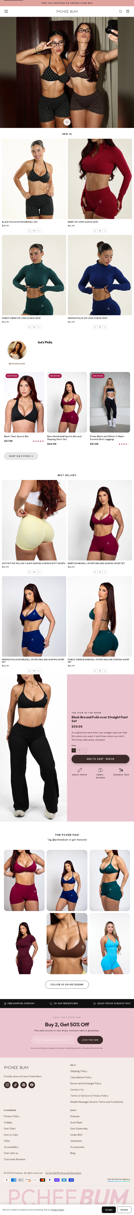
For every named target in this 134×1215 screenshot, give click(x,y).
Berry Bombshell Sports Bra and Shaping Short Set (96, 563)
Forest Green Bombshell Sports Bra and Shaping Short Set (98, 660)
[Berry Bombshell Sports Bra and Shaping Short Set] (100, 520)
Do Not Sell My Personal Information (63, 1173)
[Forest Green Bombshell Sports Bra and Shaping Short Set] (100, 616)
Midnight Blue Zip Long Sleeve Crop (88, 318)
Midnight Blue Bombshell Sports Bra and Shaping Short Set (33, 660)
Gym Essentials (79, 1128)
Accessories (77, 1147)
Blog (72, 1153)
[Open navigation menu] (6, 11)
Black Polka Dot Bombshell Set (20, 222)
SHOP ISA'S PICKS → (21, 456)
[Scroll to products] (67, 121)
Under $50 (76, 1134)
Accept (108, 1209)
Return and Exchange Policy (85, 1083)
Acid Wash (76, 1122)
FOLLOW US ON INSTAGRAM (67, 984)
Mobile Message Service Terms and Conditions (96, 1102)
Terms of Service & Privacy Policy (89, 1095)
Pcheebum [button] (10, 1110)
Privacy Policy (11, 1116)
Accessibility (11, 1147)
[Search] (120, 11)
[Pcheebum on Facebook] (31, 1085)
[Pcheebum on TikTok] (15, 1085)
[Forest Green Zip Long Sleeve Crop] (34, 275)
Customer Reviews (14, 1159)
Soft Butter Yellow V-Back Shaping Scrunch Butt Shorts (33, 563)
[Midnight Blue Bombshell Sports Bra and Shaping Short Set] (34, 616)
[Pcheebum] (67, 11)
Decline (124, 1209)
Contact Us (77, 1089)
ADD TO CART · (100, 759)
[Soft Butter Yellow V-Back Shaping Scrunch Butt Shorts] (34, 520)
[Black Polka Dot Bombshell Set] (34, 179)
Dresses (75, 1116)
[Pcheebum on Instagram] (7, 1085)
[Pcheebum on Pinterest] (23, 1085)
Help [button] (73, 1065)
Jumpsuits (76, 1141)
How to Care (11, 1134)
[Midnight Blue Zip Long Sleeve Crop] (100, 275)
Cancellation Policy (81, 1077)
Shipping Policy (78, 1071)
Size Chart (10, 1128)
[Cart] (127, 11)
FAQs (7, 1141)
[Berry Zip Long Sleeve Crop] (100, 179)
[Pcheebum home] (16, 1067)
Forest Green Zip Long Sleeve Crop (21, 318)
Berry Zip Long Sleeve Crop (83, 222)
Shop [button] (73, 1110)
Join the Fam (90, 1040)
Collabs (8, 1122)
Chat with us (11, 1153)
